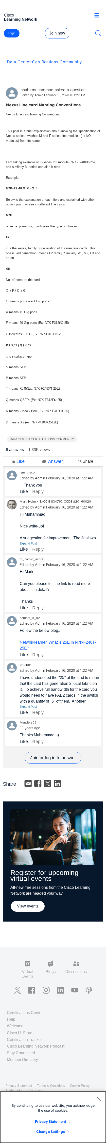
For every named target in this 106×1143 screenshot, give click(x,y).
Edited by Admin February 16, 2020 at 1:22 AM (53, 95)
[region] (53, 1117)
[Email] (28, 783)
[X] (47, 783)
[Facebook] (38, 783)
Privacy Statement (50, 1121)
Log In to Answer (53, 758)
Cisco (20, 17)
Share (88, 461)
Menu (98, 15)
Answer (55, 461)
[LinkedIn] (57, 783)
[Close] (98, 1098)
